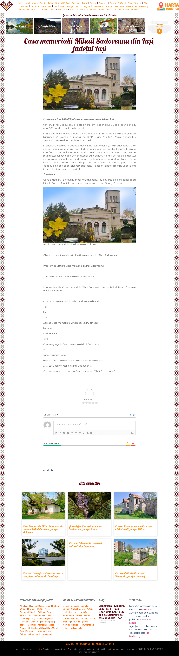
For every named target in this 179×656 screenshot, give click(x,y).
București (103, 3)
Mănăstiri (85, 612)
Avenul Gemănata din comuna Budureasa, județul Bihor (85, 528)
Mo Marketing (139, 634)
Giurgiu (70, 6)
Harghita (86, 6)
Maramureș (131, 6)
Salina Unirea (75, 26)
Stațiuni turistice (70, 625)
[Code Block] (84, 433)
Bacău (43, 3)
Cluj (145, 3)
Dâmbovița (46, 6)
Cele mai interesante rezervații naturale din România (85, 544)
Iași (116, 6)
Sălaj (53, 9)
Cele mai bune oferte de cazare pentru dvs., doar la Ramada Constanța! (43, 575)
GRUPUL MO (147, 609)
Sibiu (72, 9)
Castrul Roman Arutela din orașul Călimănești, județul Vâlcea (133, 528)
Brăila (84, 3)
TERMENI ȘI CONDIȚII (103, 644)
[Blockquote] (80, 433)
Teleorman (91, 9)
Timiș (101, 9)
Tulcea (109, 9)
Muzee (79, 615)
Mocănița (103, 26)
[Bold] (56, 433)
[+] (95, 433)
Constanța (23, 6)
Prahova (45, 9)
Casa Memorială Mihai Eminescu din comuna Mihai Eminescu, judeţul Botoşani (43, 529)
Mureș (22, 9)
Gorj (78, 6)
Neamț (30, 9)
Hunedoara (98, 6)
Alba (21, 3)
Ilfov (122, 6)
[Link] (88, 433)
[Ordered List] (72, 433)
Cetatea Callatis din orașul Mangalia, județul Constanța (130, 575)
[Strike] (68, 433)
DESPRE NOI (71, 644)
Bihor (50, 3)
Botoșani (76, 3)
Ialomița (108, 6)
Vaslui (126, 9)
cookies (38, 649)
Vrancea (135, 9)
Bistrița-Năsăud (62, 3)
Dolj (55, 6)
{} (91, 433)
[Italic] (60, 433)
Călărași (122, 3)
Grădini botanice (77, 609)
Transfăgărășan (47, 26)
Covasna (35, 6)
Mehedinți (143, 6)
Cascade (75, 606)
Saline (66, 618)
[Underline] (64, 433)
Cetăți (66, 609)
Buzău (113, 3)
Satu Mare (62, 9)
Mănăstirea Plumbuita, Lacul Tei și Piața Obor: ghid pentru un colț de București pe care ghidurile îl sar (112, 611)
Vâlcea (118, 9)
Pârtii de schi (76, 628)
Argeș (35, 3)
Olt (37, 9)
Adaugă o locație (159, 25)
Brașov (93, 3)
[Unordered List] (76, 433)
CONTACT (85, 644)
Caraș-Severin (134, 3)
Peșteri (87, 615)
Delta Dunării (20, 26)
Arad (27, 3)
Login (132, 415)
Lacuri (76, 612)
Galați (62, 6)
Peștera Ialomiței (131, 26)
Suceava (80, 9)
